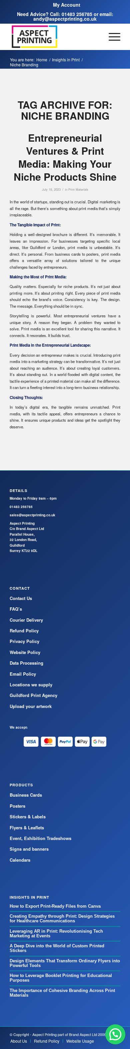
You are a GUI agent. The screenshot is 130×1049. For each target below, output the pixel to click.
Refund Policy (24, 630)
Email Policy (23, 674)
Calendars (20, 860)
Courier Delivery (26, 620)
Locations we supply (31, 684)
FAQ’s (16, 609)
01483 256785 (77, 14)
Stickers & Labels (28, 816)
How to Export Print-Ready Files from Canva (55, 906)
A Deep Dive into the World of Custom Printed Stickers (57, 948)
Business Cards (26, 795)
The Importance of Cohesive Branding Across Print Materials (62, 993)
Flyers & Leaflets (27, 827)
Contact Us (21, 598)
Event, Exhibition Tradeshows (40, 838)
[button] (115, 1034)
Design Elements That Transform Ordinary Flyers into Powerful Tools (65, 963)
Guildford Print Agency (33, 695)
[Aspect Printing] (54, 36)
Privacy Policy (24, 641)
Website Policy (25, 652)
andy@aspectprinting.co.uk (65, 18)
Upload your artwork (31, 706)
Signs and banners (29, 849)
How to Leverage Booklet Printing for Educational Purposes (61, 978)
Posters (17, 806)
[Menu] (111, 36)
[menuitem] (67, 4)
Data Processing (26, 663)
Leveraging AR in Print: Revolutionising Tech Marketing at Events (56, 933)
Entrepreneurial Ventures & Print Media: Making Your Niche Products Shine (65, 157)
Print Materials (78, 189)
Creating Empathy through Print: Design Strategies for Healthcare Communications (62, 918)
